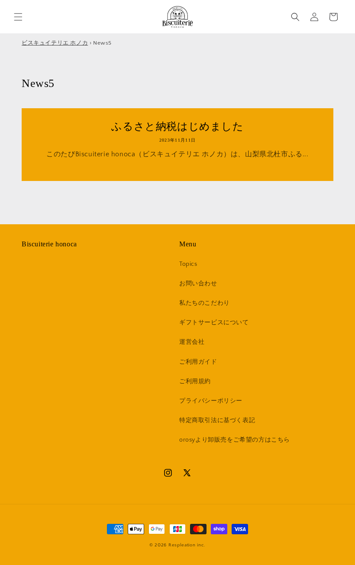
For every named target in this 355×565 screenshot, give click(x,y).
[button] (18, 16)
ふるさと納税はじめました (177, 126)
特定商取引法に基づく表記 (217, 420)
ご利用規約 (195, 381)
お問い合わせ (198, 283)
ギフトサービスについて (214, 322)
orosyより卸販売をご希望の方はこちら (234, 439)
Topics (188, 264)
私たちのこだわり (204, 303)
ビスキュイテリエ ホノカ (55, 43)
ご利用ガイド (198, 361)
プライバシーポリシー (210, 400)
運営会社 (191, 342)
